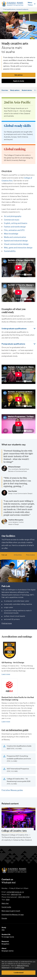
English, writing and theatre (15, 223)
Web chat (5, 903)
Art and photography (12, 216)
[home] (13, 4)
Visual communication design (16, 244)
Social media (6, 907)
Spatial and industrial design (16, 241)
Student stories (27, 90)
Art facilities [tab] (18, 555)
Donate (4, 918)
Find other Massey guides (12, 790)
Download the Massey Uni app (13, 915)
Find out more (7, 623)
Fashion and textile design (15, 227)
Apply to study (18, 81)
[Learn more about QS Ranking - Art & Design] (9, 650)
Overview (5, 90)
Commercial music (11, 220)
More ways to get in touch (11, 911)
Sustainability (10, 251)
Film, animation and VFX (14, 230)
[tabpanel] (18, 592)
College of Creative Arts (14, 830)
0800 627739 (16, 895)
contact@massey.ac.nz (15, 892)
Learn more (6, 674)
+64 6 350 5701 (23, 897)
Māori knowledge (11, 234)
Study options (14, 90)
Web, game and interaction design (18, 247)
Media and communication (15, 237)
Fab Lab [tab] (4, 555)
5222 (7, 900)
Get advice (18, 75)
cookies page (19, 968)
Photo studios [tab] (30, 555)
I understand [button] (18, 973)
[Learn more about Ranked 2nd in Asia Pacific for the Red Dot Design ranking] (9, 687)
